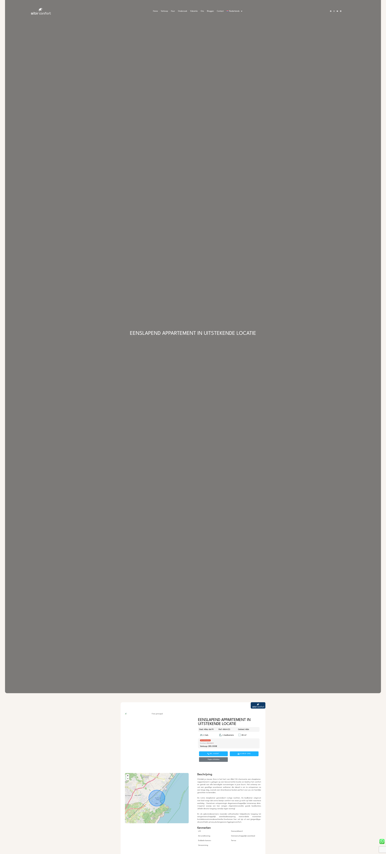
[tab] (193, 699)
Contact (220, 11)
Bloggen (210, 11)
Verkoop (164, 11)
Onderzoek (182, 11)
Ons (202, 11)
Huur (173, 11)
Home (155, 11)
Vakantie (194, 11)
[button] (127, 775)
